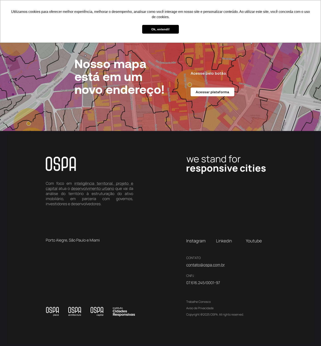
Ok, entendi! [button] (160, 29)
